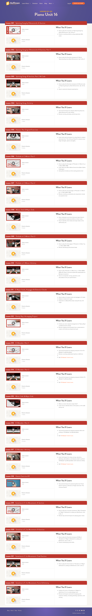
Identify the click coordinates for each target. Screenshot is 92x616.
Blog (45, 3)
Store (41, 3)
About (12, 610)
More (51, 3)
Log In (69, 3)
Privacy (20, 610)
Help (16, 610)
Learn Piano (26, 3)
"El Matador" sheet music (67, 357)
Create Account (78, 3)
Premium (35, 3)
